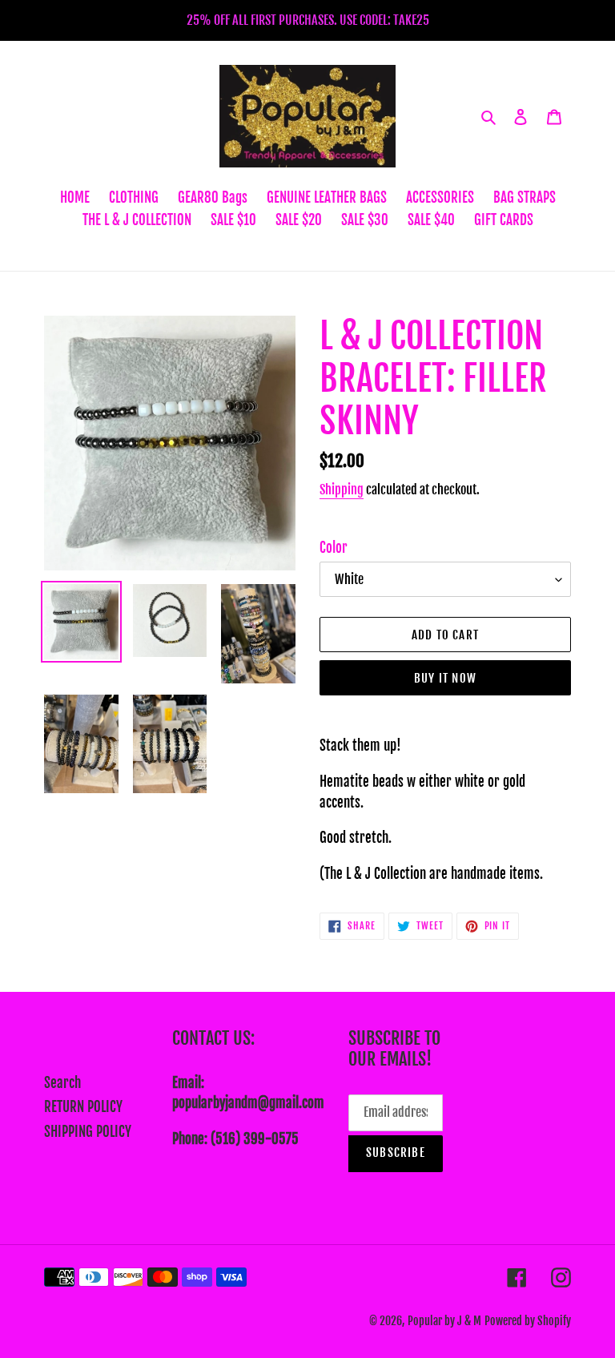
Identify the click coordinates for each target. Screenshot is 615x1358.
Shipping (342, 490)
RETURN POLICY (83, 1106)
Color (334, 547)
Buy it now (445, 678)
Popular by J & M (444, 1321)
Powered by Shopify (527, 1321)
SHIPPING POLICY (87, 1131)
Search (62, 1082)
